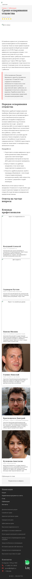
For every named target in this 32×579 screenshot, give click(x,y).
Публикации (6, 501)
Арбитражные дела (8, 523)
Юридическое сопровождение (11, 550)
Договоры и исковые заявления (11, 530)
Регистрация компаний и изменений (13, 534)
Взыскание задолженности (10, 527)
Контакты (5, 504)
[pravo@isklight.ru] (3, 568)
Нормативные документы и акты (12, 495)
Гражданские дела (7, 520)
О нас (3, 498)
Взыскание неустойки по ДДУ (11, 554)
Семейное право (7, 513)
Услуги (4, 492)
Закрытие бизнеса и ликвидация (12, 543)
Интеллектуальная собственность (12, 546)
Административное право (10, 516)
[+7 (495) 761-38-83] (3, 565)
